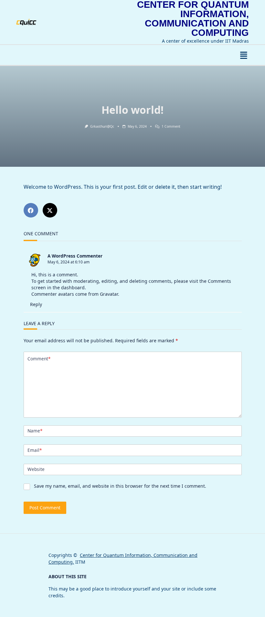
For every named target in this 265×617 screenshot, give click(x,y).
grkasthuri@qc (102, 126)
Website (36, 469)
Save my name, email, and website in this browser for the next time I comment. (120, 486)
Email (34, 450)
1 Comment (171, 126)
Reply (36, 304)
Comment (38, 359)
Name (34, 431)
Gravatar (109, 294)
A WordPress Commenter (75, 256)
